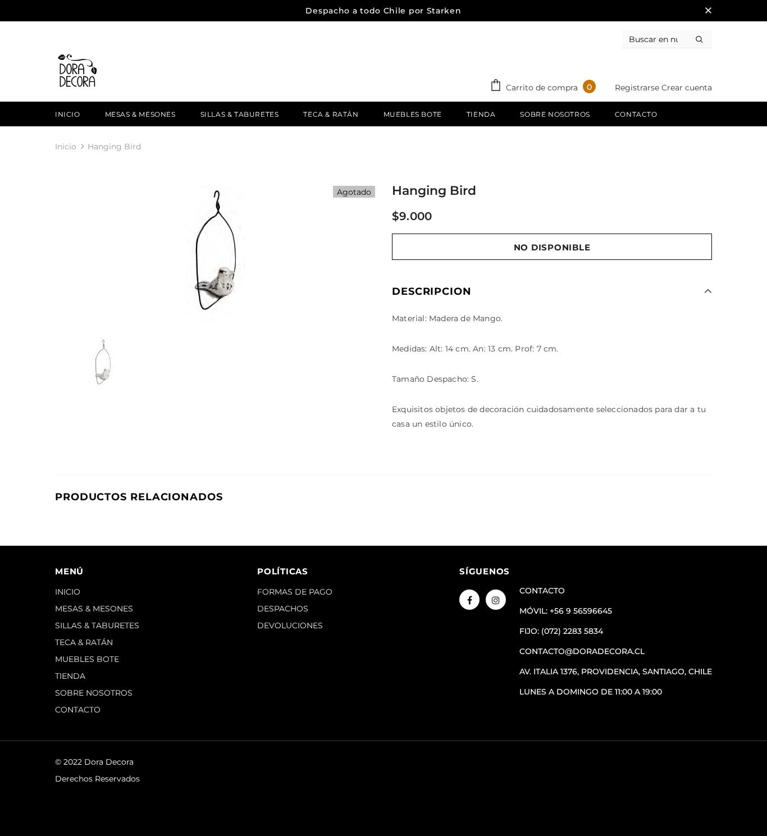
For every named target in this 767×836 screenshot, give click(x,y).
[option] (215, 253)
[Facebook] (469, 600)
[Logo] (77, 70)
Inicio (65, 146)
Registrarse (638, 88)
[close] (708, 10)
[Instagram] (496, 600)
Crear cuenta (686, 88)
